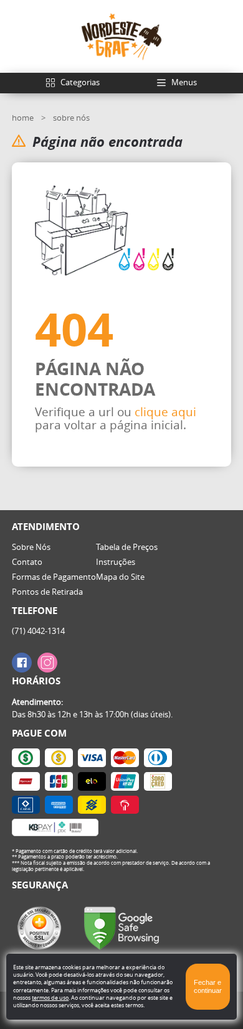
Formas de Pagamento (54, 576)
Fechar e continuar (208, 986)
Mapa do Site (120, 576)
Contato (27, 561)
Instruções (115, 561)
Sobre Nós (31, 546)
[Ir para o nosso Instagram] (47, 663)
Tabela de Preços (127, 546)
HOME (24, 117)
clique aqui (165, 411)
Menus (184, 82)
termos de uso (50, 998)
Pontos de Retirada (47, 591)
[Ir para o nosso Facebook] (22, 663)
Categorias (80, 82)
